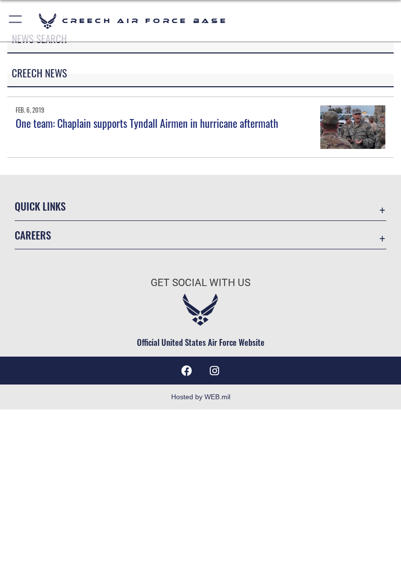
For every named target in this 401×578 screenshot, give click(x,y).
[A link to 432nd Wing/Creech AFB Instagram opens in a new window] (214, 370)
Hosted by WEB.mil (200, 397)
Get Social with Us (200, 283)
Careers (33, 234)
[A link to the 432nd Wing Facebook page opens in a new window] (186, 370)
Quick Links (40, 206)
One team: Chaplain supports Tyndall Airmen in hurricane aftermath (147, 123)
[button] (16, 21)
